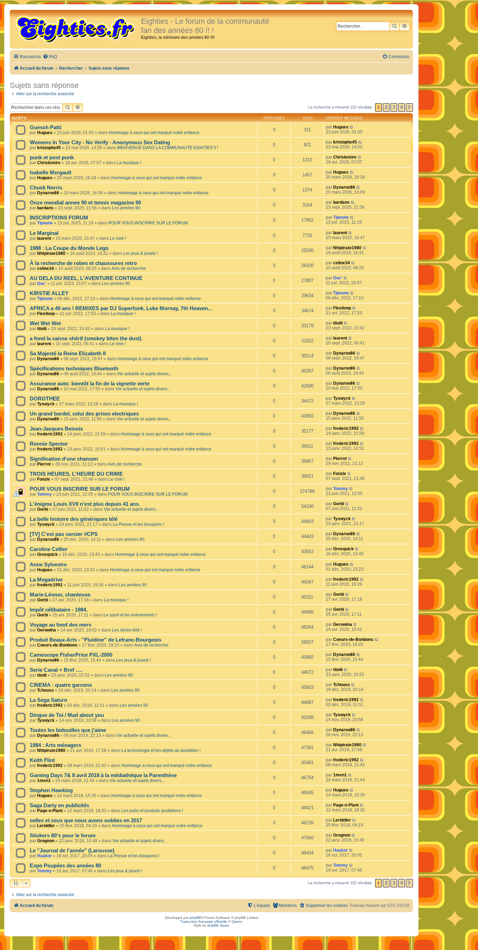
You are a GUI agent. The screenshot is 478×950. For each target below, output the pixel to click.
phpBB (195, 918)
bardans (45, 207)
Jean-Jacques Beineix (56, 429)
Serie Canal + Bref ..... (56, 670)
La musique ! (129, 162)
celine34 (45, 268)
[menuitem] (50, 57)
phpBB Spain (218, 925)
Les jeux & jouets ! (140, 253)
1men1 (44, 780)
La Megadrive (46, 579)
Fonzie (43, 479)
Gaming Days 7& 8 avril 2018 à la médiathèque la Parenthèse (103, 775)
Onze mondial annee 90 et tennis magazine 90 (85, 202)
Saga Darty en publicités (59, 805)
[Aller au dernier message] (352, 127)
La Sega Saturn (48, 700)
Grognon (45, 840)
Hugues (44, 132)
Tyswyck (46, 403)
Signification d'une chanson (64, 459)
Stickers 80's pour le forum (63, 835)
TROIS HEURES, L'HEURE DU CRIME (76, 474)
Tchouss (45, 690)
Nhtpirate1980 (51, 253)
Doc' (41, 283)
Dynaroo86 (48, 192)
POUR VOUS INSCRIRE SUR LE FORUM (148, 223)
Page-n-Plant (50, 810)
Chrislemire (49, 162)
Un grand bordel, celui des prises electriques (84, 414)
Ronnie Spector (49, 444)
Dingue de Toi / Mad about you (67, 715)
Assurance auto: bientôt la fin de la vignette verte (89, 383)
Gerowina (46, 630)
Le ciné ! (118, 238)
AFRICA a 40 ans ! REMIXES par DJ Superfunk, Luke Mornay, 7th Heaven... (121, 308)
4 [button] (401, 107)
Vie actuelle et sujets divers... (144, 373)
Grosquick (47, 554)
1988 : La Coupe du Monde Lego (69, 248)
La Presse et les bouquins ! (138, 524)
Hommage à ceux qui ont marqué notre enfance (154, 132)
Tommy (44, 494)
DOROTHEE (45, 398)
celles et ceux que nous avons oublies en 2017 (86, 820)
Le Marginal (44, 233)
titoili (42, 328)
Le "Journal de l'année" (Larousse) (72, 850)
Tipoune (45, 223)
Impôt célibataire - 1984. (58, 610)
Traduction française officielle (203, 921)
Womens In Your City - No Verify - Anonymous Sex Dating (100, 142)
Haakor (44, 855)
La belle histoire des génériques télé (74, 519)
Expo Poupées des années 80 (65, 865)
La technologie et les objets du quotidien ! (161, 750)
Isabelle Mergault (50, 172)
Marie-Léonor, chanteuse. (61, 595)
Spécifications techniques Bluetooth (74, 368)
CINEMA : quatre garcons (61, 685)
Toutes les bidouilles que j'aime (68, 730)
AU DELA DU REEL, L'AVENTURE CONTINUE (86, 278)
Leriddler (46, 825)
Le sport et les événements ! (130, 615)
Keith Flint (42, 760)
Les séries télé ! (127, 630)
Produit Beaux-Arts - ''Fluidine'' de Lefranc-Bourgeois (95, 640)
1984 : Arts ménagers (55, 745)
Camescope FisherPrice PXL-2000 (71, 655)
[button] (409, 107)
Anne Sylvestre (48, 564)
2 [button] (386, 107)
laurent (44, 238)
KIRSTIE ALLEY (49, 293)
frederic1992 (50, 434)
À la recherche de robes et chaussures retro (83, 263)
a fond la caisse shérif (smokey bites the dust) (85, 338)
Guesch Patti (45, 127)
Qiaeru (237, 921)
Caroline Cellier (49, 549)
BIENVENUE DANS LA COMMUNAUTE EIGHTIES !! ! (167, 147)
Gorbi (42, 509)
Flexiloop (46, 313)
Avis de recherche (129, 268)
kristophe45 (49, 147)
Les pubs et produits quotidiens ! (152, 810)
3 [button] (394, 107)
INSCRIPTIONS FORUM (59, 218)
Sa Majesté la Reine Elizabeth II (68, 353)
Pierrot (44, 464)
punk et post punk (52, 157)
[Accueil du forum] (76, 29)
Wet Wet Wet (45, 323)
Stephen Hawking (51, 790)
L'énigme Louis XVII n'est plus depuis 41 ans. (85, 504)
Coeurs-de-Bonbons (57, 645)
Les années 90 (126, 207)
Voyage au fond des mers (60, 625)
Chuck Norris (46, 187)
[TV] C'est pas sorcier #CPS (64, 534)
